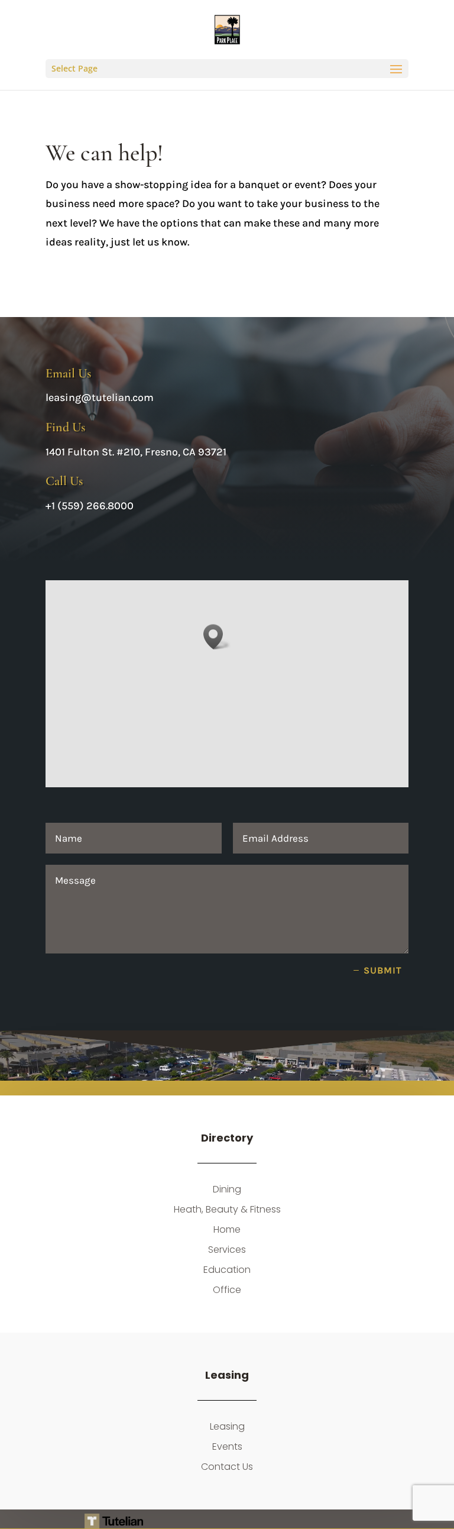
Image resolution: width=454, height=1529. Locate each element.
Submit (383, 970)
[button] (217, 636)
